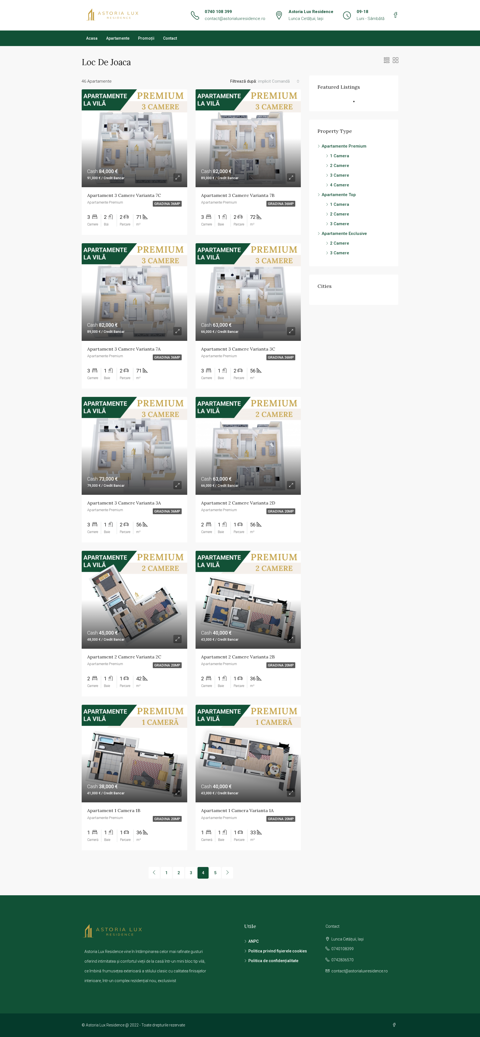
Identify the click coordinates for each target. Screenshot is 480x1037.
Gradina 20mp (281, 511)
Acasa (92, 38)
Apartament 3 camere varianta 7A (124, 349)
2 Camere (339, 165)
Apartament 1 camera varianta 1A (237, 810)
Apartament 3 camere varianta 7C (124, 195)
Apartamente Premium (344, 146)
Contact (170, 38)
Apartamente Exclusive (344, 233)
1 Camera (339, 155)
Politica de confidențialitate (273, 961)
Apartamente (117, 38)
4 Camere (339, 184)
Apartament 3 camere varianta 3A (124, 503)
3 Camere (339, 175)
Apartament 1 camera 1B (113, 810)
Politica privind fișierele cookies (277, 951)
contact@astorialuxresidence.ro (235, 18)
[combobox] (278, 81)
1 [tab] (356, 101)
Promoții (146, 38)
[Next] (227, 873)
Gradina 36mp (167, 204)
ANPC (253, 941)
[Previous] (154, 873)
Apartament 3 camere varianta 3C (238, 349)
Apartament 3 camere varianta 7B (237, 195)
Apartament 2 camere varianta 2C (124, 657)
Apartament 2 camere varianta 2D (238, 503)
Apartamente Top (339, 194)
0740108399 (342, 949)
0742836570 (342, 960)
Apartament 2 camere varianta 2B (238, 657)
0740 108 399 (218, 11)
